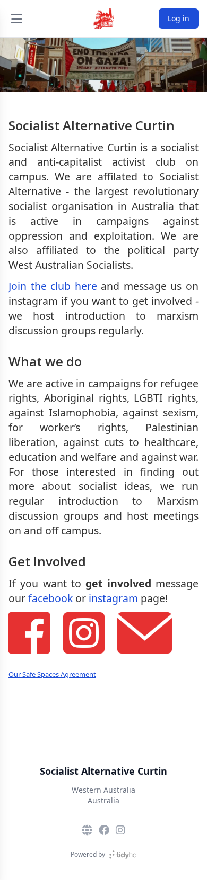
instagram (113, 598)
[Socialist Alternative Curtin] (103, 18)
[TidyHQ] (122, 854)
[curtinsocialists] (120, 830)
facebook (50, 598)
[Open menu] (16, 18)
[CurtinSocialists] (104, 830)
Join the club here (52, 286)
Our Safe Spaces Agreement (52, 674)
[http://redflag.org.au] (87, 830)
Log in (178, 18)
